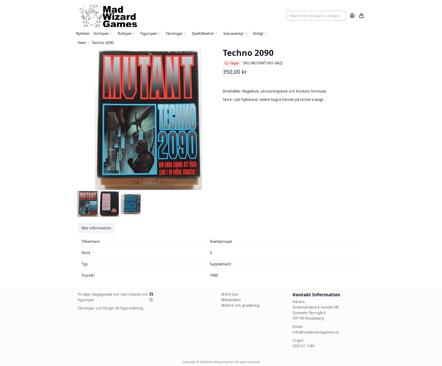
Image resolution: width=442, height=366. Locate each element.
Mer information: (96, 228)
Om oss (231, 294)
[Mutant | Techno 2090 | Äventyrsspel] (88, 203)
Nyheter (83, 33)
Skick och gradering (242, 305)
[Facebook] (151, 294)
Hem (82, 42)
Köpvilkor (233, 299)
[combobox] (316, 16)
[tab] (96, 228)
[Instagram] (151, 299)
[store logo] (108, 15)
